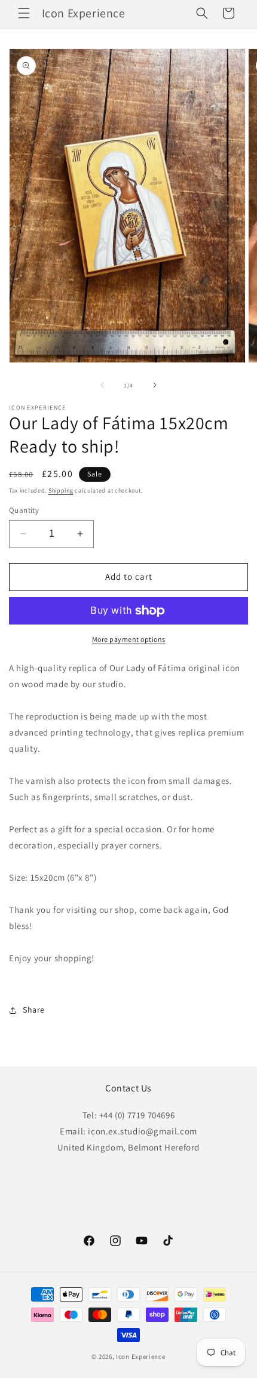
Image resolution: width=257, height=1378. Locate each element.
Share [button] (34, 1009)
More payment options (129, 639)
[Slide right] (155, 385)
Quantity (24, 510)
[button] (24, 13)
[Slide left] (102, 385)
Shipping (61, 490)
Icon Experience (141, 1356)
